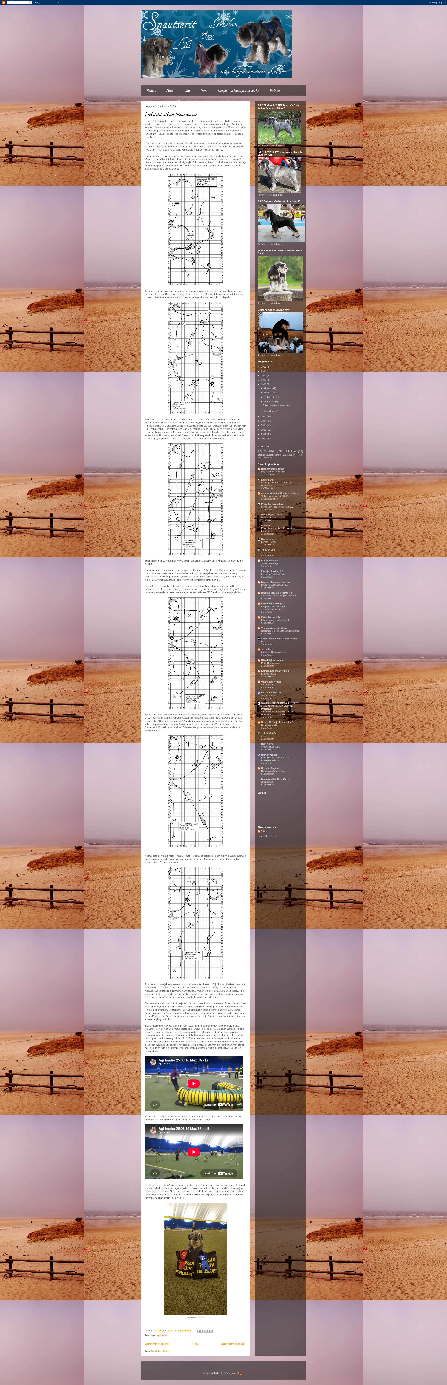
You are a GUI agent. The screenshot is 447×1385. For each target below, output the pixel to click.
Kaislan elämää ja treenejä (275, 582)
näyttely (291, 454)
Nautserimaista (269, 539)
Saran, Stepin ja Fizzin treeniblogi (279, 638)
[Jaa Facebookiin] (208, 1331)
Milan (170, 90)
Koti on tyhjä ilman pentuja (273, 652)
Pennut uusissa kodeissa (273, 574)
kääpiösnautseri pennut (269, 454)
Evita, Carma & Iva (271, 617)
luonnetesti (264, 458)
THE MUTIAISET (270, 733)
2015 (264, 416)
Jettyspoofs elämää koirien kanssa (279, 493)
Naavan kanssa (269, 754)
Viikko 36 (265, 552)
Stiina (264, 831)
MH (301, 455)
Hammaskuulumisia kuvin (273, 771)
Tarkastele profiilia (267, 836)
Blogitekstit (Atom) (160, 1351)
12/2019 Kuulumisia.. (271, 609)
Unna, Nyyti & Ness (271, 514)
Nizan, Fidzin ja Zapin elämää (277, 722)
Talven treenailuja (269, 563)
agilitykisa (162, 1335)
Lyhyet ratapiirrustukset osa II (275, 620)
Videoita (275, 90)
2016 (264, 384)
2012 (264, 429)
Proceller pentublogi (272, 504)
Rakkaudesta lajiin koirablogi (277, 593)
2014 (264, 421)
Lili (187, 90)
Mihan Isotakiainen (271, 692)
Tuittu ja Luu (268, 549)
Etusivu (151, 90)
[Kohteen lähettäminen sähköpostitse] (198, 1331)
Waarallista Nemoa (271, 681)
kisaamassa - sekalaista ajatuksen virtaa (280, 631)
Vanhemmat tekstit (233, 1344)
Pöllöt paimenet (269, 560)
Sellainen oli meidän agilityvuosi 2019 (279, 596)
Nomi (203, 90)
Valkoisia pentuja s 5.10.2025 (275, 496)
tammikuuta (270, 411)
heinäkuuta (270, 392)
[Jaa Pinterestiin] (211, 1331)
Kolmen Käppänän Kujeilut (275, 671)
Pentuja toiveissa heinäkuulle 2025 (278, 507)
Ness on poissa (268, 517)
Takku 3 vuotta (268, 695)
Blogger (240, 1373)
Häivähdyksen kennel (272, 660)
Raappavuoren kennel (273, 469)
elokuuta (268, 388)
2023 (264, 366)
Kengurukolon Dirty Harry (275, 779)
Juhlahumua (267, 782)
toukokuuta (270, 397)
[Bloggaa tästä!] (201, 1331)
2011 (264, 434)
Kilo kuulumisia (268, 674)
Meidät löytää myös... (271, 663)
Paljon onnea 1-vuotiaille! (273, 472)
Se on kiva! (267, 649)
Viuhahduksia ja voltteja (274, 628)
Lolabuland (267, 479)
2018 (264, 375)
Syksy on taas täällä (270, 747)
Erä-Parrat (266, 525)
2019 (264, 371)
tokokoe (291, 451)
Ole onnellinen (268, 684)
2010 (264, 438)
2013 (264, 425)
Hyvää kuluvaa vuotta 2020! (274, 585)
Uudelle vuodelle (269, 725)
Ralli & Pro (267, 744)
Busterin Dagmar (270, 768)
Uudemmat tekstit (157, 1344)
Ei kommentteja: (183, 1330)
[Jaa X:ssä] (205, 1331)
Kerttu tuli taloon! (269, 542)
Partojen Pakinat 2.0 (272, 571)
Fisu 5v (264, 641)
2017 (264, 380)
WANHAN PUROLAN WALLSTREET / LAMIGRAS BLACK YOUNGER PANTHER (280, 706)
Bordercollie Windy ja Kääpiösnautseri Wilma (273, 605)
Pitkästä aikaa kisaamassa (171, 114)
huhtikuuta (269, 401)
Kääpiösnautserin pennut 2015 (238, 90)
